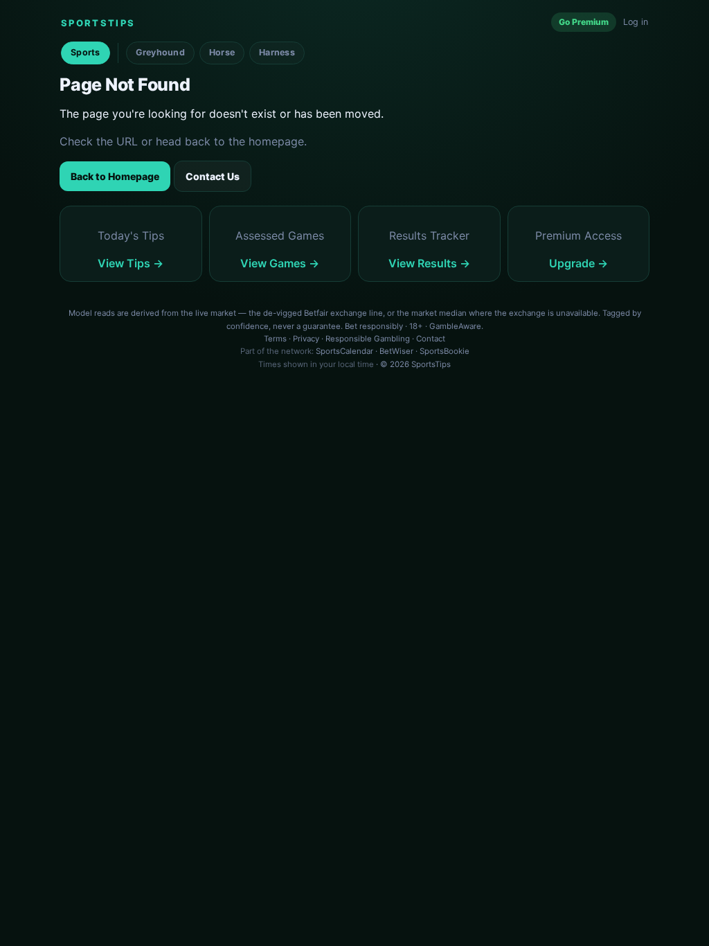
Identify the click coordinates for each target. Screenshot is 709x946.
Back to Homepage (115, 176)
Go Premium (584, 22)
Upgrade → (578, 263)
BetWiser (396, 351)
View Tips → (130, 263)
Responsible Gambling (367, 338)
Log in (635, 22)
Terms (275, 338)
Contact (430, 338)
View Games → (279, 263)
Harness (277, 52)
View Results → (429, 263)
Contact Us (213, 176)
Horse (222, 52)
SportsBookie (444, 351)
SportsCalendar (344, 351)
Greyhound (160, 52)
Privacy (306, 338)
